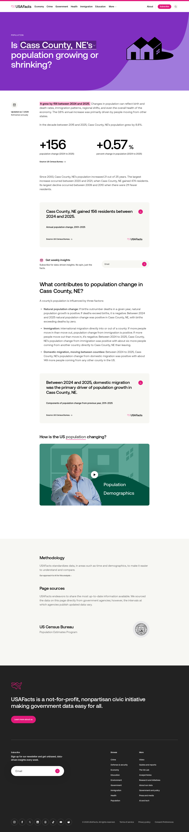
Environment (116, 780)
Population (17, 35)
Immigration (86, 6)
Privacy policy (144, 822)
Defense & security (119, 765)
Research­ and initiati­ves (149, 780)
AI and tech (144, 801)
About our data (146, 785)
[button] (58, 45)
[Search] (176, 6)
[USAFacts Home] (21, 6)
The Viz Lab (144, 770)
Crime (50, 6)
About (150, 6)
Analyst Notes (145, 775)
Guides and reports (147, 765)
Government (61, 6)
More (111, 6)
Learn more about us (23, 719)
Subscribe (164, 6)
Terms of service (127, 822)
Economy (39, 6)
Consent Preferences (164, 822)
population (76, 436)
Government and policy (149, 790)
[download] (140, 211)
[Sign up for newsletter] (144, 264)
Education (100, 6)
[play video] (95, 475)
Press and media (146, 795)
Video (141, 760)
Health (74, 6)
